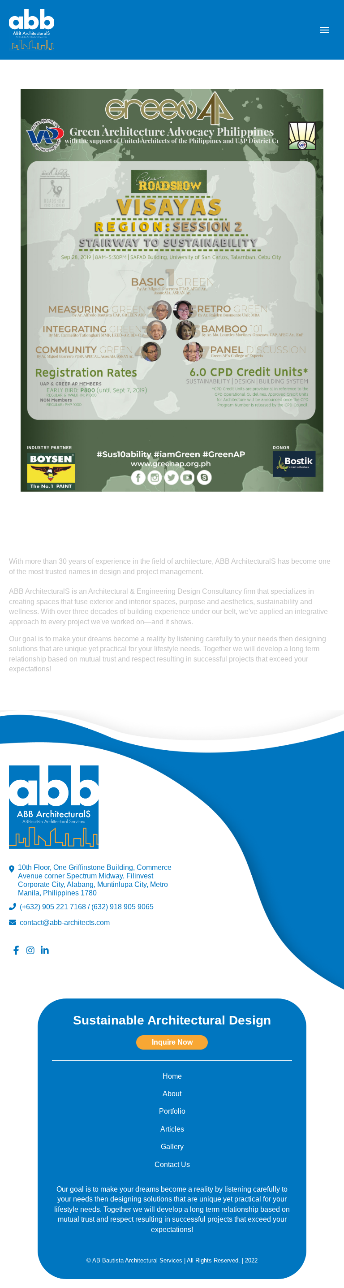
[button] (324, 30)
